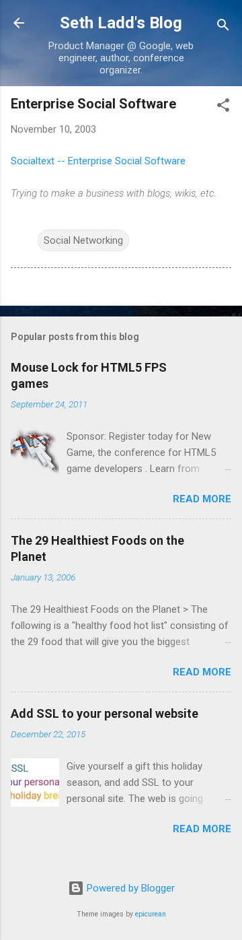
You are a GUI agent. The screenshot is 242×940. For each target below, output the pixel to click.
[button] (223, 107)
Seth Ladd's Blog (121, 22)
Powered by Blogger (129, 888)
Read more (202, 499)
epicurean (150, 914)
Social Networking (83, 240)
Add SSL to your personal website (104, 713)
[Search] (223, 27)
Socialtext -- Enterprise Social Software (98, 161)
